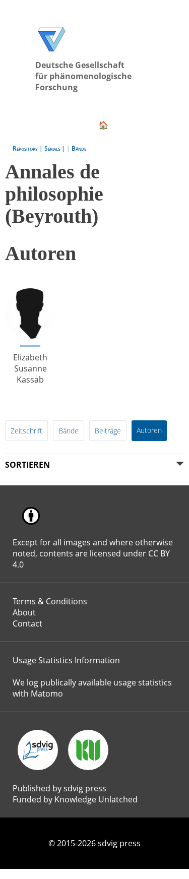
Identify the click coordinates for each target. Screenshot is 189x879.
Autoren (149, 430)
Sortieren (27, 464)
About (24, 612)
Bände (79, 148)
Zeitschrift (26, 430)
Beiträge (108, 430)
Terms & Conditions (50, 601)
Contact (27, 623)
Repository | (28, 148)
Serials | (55, 148)
